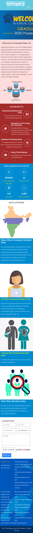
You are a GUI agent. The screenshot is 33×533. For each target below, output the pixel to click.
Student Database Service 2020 (23, 482)
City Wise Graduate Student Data (16, 299)
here (22, 450)
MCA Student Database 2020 (22, 505)
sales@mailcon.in (6, 465)
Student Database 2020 (21, 462)
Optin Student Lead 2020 (7, 523)
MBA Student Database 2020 (22, 492)
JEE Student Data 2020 (21, 523)
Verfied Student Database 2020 (23, 464)
